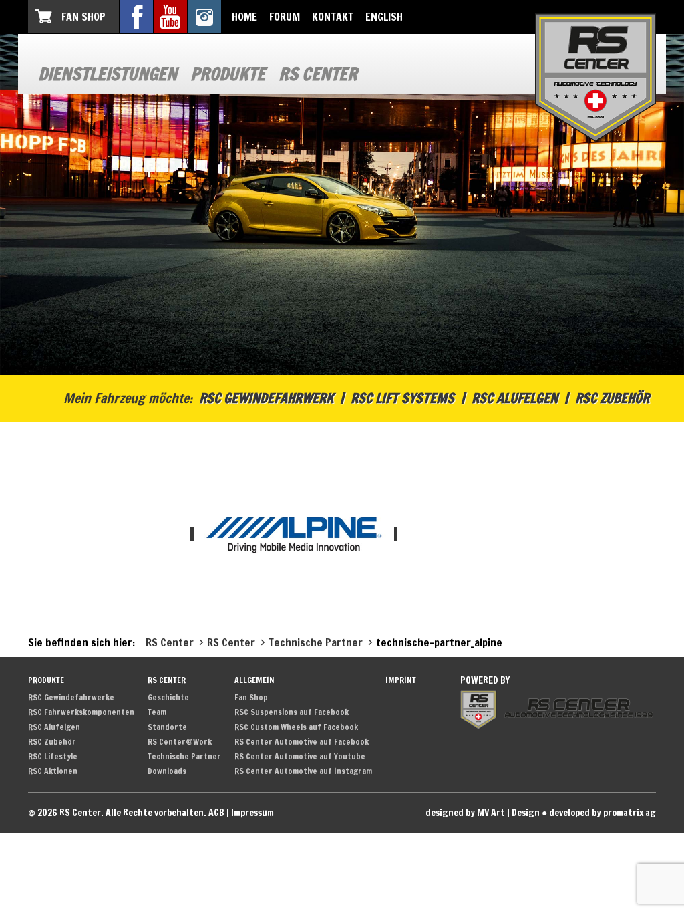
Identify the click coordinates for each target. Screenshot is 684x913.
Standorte (167, 727)
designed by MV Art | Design (482, 812)
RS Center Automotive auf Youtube (299, 756)
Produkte (227, 73)
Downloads (167, 771)
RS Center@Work (180, 741)
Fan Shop (83, 16)
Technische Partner (184, 756)
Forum (284, 16)
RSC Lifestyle (52, 756)
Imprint (400, 680)
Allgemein (254, 680)
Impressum (252, 812)
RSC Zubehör (612, 398)
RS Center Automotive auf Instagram (303, 771)
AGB (216, 812)
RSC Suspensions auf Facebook (291, 712)
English (384, 16)
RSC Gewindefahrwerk (266, 398)
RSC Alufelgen (515, 398)
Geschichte (168, 697)
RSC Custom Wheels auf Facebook (296, 727)
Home (244, 16)
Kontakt (332, 16)
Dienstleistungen (107, 73)
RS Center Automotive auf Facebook (301, 741)
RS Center (318, 73)
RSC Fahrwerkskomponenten (81, 712)
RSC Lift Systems (402, 398)
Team (157, 712)
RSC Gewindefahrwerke (71, 697)
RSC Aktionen (52, 771)
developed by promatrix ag (602, 812)
